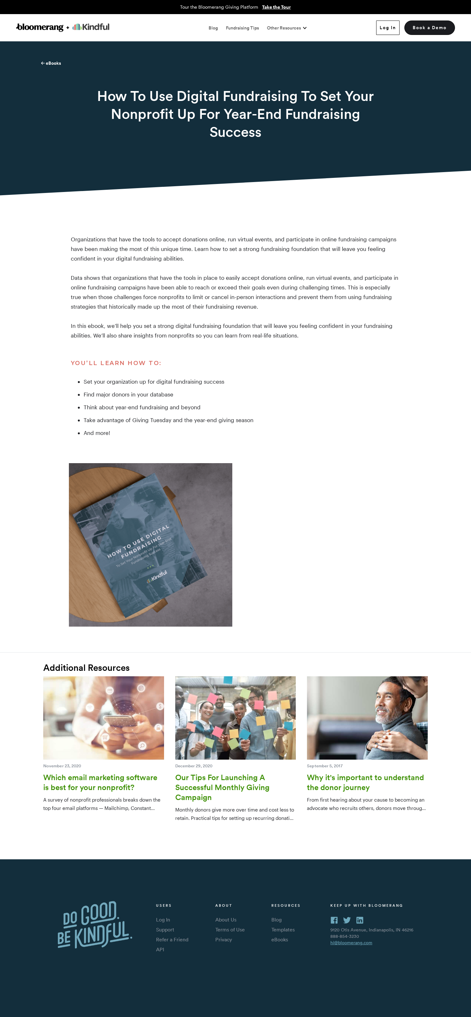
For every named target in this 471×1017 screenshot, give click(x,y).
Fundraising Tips (242, 28)
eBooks (53, 63)
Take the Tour (276, 7)
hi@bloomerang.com (351, 943)
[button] (287, 27)
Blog (213, 28)
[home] (62, 27)
